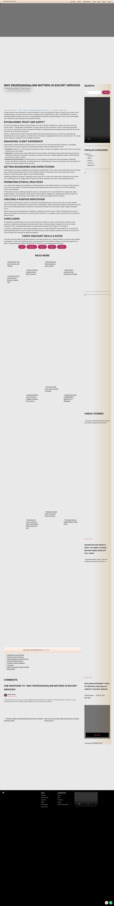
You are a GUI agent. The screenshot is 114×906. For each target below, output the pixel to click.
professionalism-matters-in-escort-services (38, 110)
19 (96, 695)
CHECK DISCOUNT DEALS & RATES (18, 667)
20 (98, 695)
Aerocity (42, 246)
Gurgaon (62, 246)
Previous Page (88, 695)
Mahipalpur (32, 246)
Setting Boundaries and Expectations (17, 659)
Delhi (22, 246)
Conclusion (10, 665)
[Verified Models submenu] (90, 1)
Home (19, 110)
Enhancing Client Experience (15, 657)
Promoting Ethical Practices (15, 661)
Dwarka (52, 246)
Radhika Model (12, 694)
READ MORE (11, 669)
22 (102, 695)
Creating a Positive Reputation (16, 663)
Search (106, 92)
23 (104, 695)
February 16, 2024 (12, 696)
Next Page (87, 697)
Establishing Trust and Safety (15, 655)
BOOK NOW (97, 735)
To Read (25, 110)
